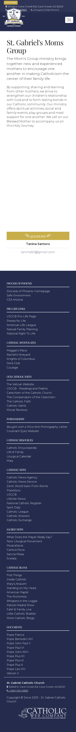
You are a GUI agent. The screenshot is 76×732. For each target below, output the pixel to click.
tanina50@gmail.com (38, 252)
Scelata (11, 558)
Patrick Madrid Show (20, 605)
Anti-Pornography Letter (37, 426)
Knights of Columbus (21, 359)
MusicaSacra (15, 545)
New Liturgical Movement (24, 541)
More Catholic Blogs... (21, 618)
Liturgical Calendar (19, 456)
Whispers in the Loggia (22, 601)
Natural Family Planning (22, 329)
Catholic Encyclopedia (22, 447)
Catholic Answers (18, 516)
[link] (33, 6)
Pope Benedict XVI (20, 639)
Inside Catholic (16, 579)
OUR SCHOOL (11, 2)
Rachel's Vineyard (18, 354)
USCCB (12, 494)
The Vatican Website (20, 384)
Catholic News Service (22, 481)
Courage (12, 367)
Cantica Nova (16, 549)
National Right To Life (21, 333)
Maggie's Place (17, 350)
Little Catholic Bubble (21, 613)
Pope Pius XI (15, 660)
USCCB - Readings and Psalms (27, 388)
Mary (10, 460)
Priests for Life (16, 320)
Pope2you (14, 490)
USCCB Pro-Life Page (21, 316)
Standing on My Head (21, 588)
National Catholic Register (24, 503)
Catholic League (18, 511)
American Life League (21, 325)
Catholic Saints (16, 405)
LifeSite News (16, 498)
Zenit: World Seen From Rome (27, 486)
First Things (14, 575)
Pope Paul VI (15, 647)
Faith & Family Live (19, 609)
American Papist (17, 592)
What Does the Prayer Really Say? (29, 537)
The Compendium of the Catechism (31, 397)
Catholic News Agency (22, 477)
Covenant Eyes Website (23, 431)
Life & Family (15, 452)
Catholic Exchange (19, 520)
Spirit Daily (13, 507)
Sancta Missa (15, 554)
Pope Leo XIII (16, 669)
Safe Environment (19, 295)
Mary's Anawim (17, 583)
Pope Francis (15, 634)
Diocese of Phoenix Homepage (28, 291)
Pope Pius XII (16, 656)
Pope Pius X (15, 664)
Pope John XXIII (17, 652)
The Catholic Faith (19, 401)
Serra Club (13, 363)
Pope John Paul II (19, 643)
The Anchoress (17, 596)
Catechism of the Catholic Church (29, 392)
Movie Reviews (17, 410)
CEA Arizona (15, 299)
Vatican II (13, 673)
